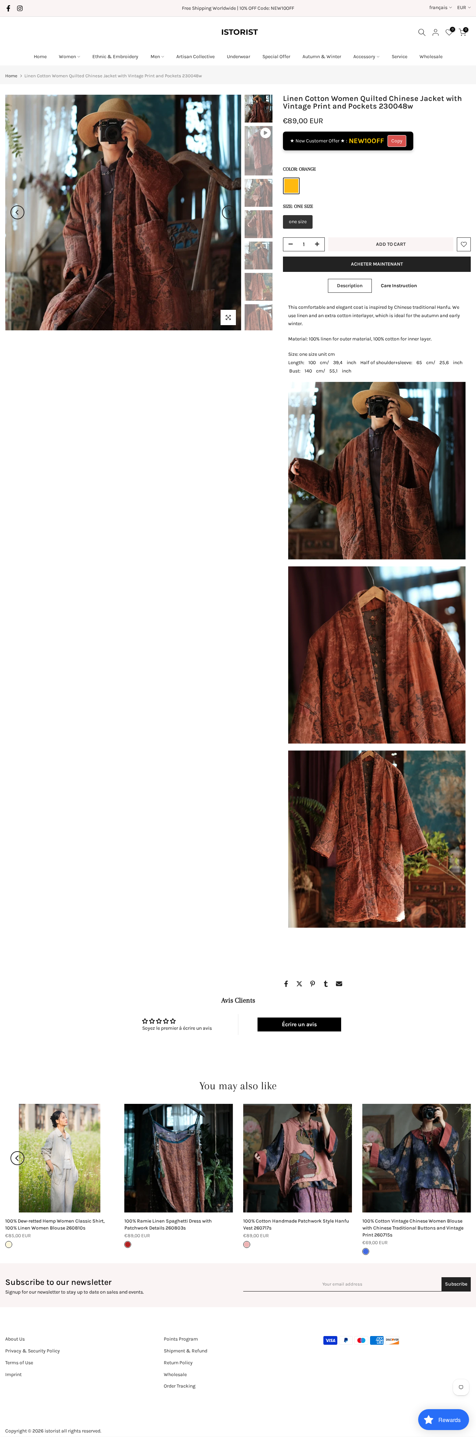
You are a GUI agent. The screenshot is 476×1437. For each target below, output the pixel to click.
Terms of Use (19, 1363)
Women (67, 57)
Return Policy (178, 1363)
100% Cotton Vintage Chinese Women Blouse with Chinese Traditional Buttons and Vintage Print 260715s (412, 1228)
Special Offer (276, 57)
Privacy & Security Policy (32, 1351)
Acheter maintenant (377, 264)
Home (40, 57)
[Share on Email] (339, 984)
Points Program (181, 1339)
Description (350, 285)
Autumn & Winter (321, 57)
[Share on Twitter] (299, 984)
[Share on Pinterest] (312, 984)
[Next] (229, 212)
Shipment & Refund (185, 1351)
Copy (396, 141)
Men (155, 57)
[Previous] (17, 212)
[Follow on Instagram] (20, 8)
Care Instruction (399, 285)
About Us (15, 1339)
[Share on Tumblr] (326, 984)
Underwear (238, 57)
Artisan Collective (195, 57)
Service (399, 57)
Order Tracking (179, 1386)
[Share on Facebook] (286, 984)
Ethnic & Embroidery (115, 57)
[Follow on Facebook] (8, 8)
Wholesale (431, 57)
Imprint (13, 1374)
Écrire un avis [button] (299, 1024)
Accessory (364, 57)
